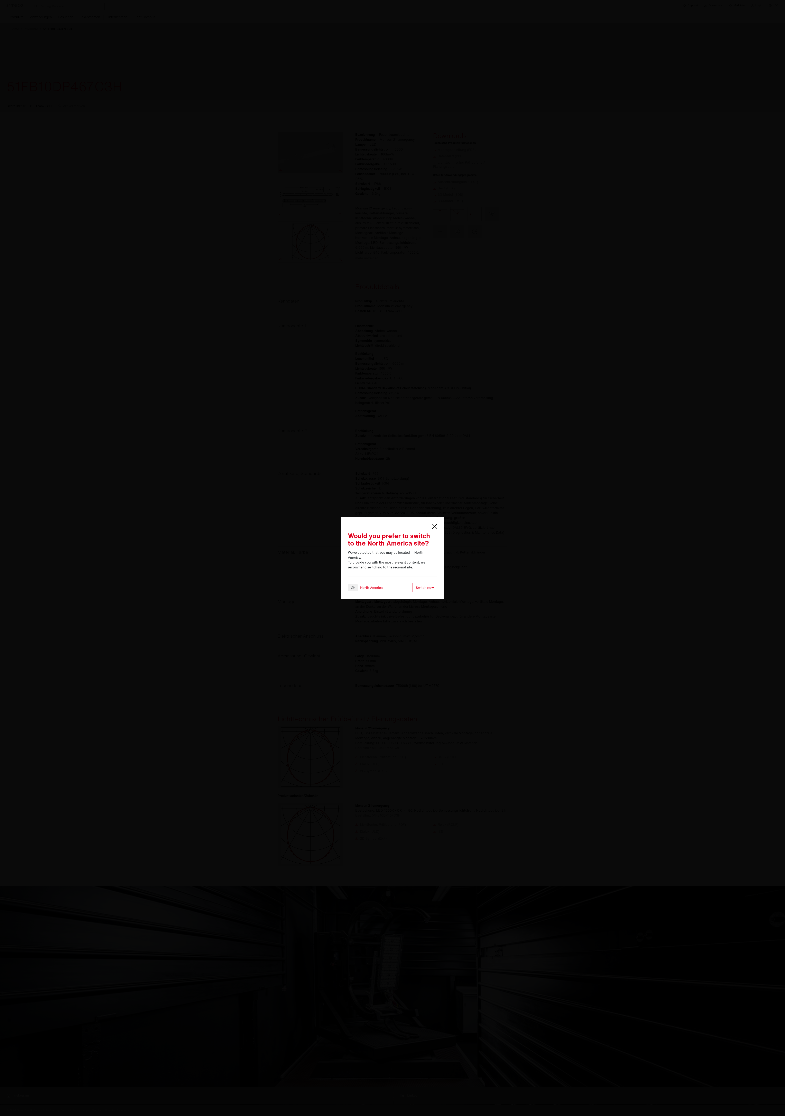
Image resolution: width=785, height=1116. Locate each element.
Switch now (425, 587)
